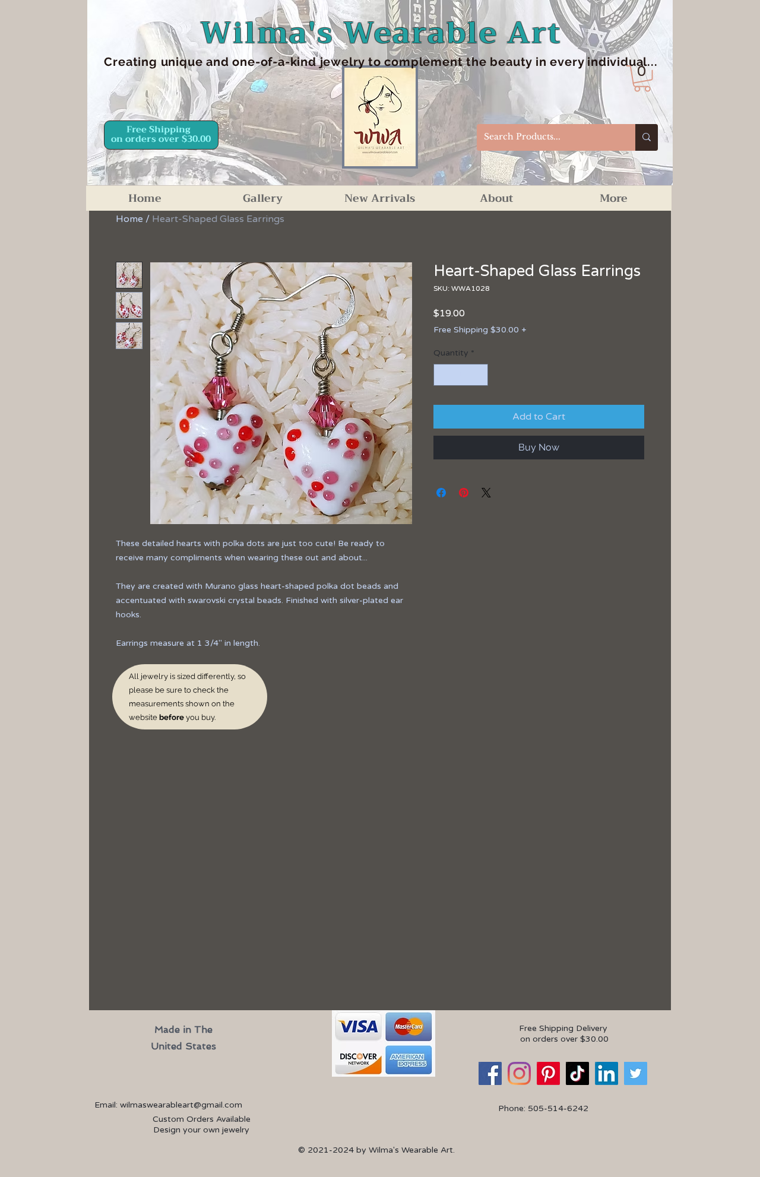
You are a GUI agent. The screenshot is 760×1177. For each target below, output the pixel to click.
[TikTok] (577, 1073)
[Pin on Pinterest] (464, 493)
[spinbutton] (460, 374)
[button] (642, 78)
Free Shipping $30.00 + (479, 330)
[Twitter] (635, 1073)
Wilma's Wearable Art (381, 33)
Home (129, 219)
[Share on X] (486, 493)
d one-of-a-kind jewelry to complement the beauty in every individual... (439, 62)
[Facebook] (490, 1073)
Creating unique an (162, 62)
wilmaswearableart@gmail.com (181, 1105)
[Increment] (478, 374)
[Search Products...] (646, 137)
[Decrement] (442, 374)
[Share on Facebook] (441, 493)
